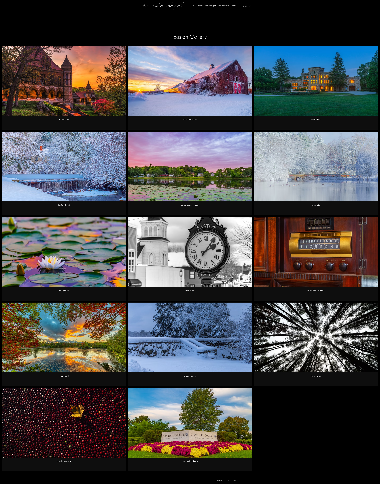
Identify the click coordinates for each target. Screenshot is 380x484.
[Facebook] (243, 6)
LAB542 (235, 481)
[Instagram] (246, 6)
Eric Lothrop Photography (162, 6)
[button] (249, 6)
